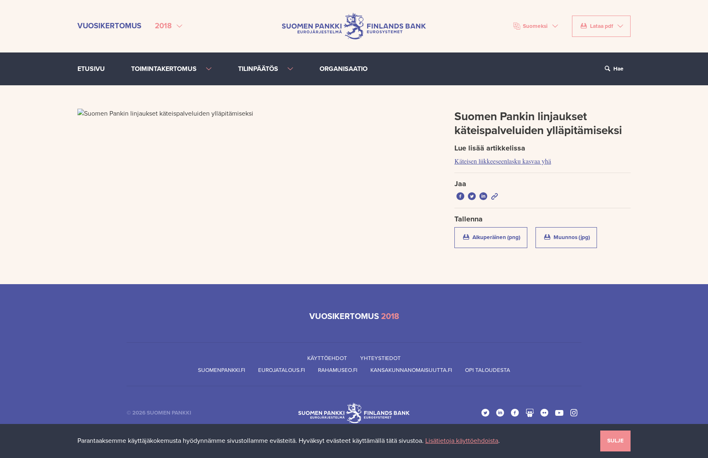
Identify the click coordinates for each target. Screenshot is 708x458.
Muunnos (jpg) (574, 237)
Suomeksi (535, 26)
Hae (618, 69)
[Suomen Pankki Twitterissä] (485, 413)
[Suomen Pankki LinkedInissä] (500, 413)
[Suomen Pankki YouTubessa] (559, 413)
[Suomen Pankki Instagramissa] (574, 413)
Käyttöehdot (327, 358)
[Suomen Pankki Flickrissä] (544, 413)
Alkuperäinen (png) (499, 237)
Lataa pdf (601, 26)
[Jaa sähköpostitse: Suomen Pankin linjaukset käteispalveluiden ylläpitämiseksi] (494, 196)
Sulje (615, 440)
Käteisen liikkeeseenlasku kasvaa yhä (502, 161)
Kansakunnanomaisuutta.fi (411, 370)
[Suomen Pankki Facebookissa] (515, 413)
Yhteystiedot (380, 358)
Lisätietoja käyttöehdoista (461, 441)
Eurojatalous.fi (281, 370)
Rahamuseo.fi (337, 370)
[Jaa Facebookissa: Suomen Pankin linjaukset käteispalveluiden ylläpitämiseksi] (460, 196)
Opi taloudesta (487, 370)
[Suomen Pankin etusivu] (354, 26)
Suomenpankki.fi (221, 370)
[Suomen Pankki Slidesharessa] (529, 413)
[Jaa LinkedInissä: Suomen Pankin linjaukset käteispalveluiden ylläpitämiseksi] (483, 196)
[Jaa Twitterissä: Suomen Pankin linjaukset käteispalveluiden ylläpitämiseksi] (471, 196)
